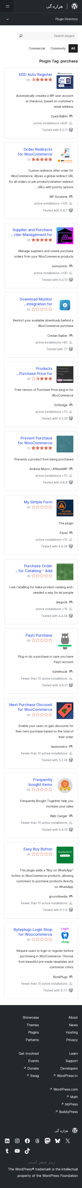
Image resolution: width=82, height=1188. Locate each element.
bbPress (69, 1104)
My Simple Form (38, 502)
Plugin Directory (67, 19)
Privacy (72, 1040)
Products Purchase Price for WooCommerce (35, 371)
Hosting (72, 1032)
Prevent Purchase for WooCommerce (35, 440)
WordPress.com (63, 1089)
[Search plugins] (21, 36)
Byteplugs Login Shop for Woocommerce (33, 932)
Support (72, 1061)
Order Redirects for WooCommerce (35, 151)
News (73, 1025)
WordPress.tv (65, 1076)
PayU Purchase (39, 635)
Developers (69, 1068)
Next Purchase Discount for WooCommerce (30, 707)
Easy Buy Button (38, 849)
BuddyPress (66, 1112)
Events (33, 1061)
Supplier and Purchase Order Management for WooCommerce (31, 232)
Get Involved (29, 1053)
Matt (72, 1097)
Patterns (32, 1040)
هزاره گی (61, 1130)
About (73, 1017)
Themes (32, 1025)
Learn (73, 1053)
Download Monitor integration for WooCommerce (36, 302)
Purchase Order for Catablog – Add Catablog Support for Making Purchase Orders (33, 568)
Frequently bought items (40, 782)
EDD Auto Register (35, 74)
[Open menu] (6, 6)
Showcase (31, 1017)
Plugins (33, 1032)
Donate (31, 1068)
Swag (32, 1076)
